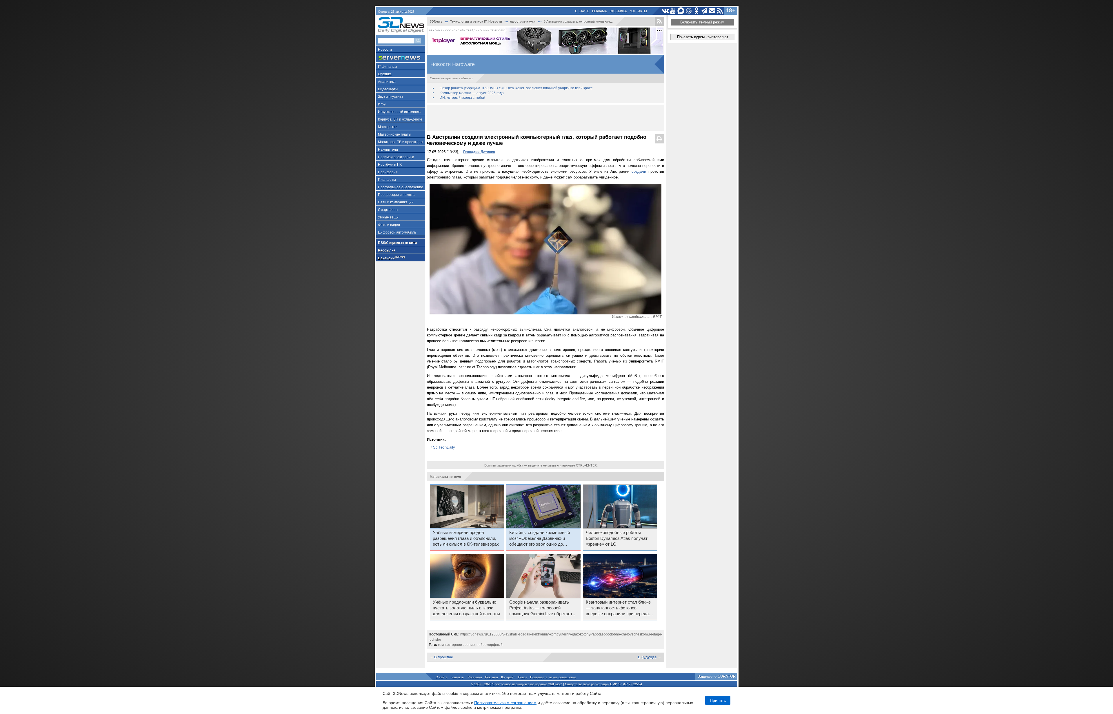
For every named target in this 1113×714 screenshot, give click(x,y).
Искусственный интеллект (399, 112)
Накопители (388, 149)
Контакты (638, 11)
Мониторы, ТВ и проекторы (400, 142)
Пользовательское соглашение (553, 677)
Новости (385, 50)
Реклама (599, 11)
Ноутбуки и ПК (390, 165)
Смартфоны (388, 210)
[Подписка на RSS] (720, 10)
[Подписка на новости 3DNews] (712, 10)
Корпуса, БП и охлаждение (400, 119)
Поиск (522, 677)
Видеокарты (388, 89)
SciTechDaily (444, 447)
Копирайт (508, 677)
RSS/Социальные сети (397, 243)
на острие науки (523, 21)
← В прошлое (441, 657)
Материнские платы (394, 134)
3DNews (436, 21)
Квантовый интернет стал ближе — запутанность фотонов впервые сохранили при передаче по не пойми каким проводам (619, 608)
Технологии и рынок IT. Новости (476, 21)
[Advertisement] (545, 118)
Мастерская (388, 127)
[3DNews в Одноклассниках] (697, 10)
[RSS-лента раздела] (659, 21)
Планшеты (387, 180)
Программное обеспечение (400, 187)
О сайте (582, 11)
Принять (718, 700)
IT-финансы (387, 67)
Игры (382, 104)
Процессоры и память (396, 195)
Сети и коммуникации (396, 202)
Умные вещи (388, 217)
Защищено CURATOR (717, 676)
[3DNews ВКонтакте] (665, 10)
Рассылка (618, 11)
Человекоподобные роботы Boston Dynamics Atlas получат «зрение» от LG (617, 538)
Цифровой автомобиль (397, 232)
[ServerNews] (400, 58)
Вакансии (391, 257)
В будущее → (649, 657)
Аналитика (387, 82)
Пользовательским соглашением (505, 702)
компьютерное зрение (456, 645)
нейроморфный (490, 645)
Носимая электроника (396, 157)
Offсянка (385, 74)
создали (639, 171)
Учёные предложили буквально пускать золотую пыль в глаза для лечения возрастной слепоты (466, 608)
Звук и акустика (390, 97)
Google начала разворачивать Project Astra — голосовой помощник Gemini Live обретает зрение (540, 608)
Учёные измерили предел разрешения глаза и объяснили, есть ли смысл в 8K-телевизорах (466, 538)
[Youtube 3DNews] (673, 10)
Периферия (388, 172)
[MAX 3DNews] (681, 10)
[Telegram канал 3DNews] (704, 10)
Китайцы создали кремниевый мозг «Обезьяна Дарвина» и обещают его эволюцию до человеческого (539, 538)
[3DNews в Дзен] (689, 10)
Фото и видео (389, 225)
